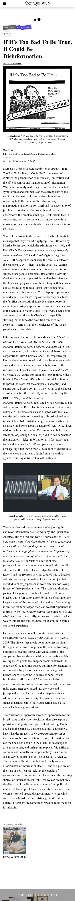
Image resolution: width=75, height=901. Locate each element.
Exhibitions (26, 27)
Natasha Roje (12, 63)
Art (18, 27)
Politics (7, 33)
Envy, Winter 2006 (14, 857)
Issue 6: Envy (9, 27)
